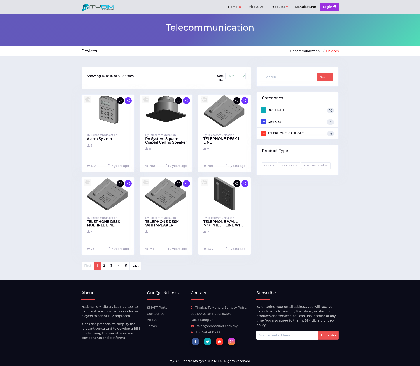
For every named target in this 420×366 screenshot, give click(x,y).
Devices (332, 51)
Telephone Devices (316, 165)
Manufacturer (305, 7)
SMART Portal (157, 308)
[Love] (120, 100)
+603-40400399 (208, 332)
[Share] (128, 100)
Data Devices (289, 165)
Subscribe (328, 335)
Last (135, 266)
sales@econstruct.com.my (217, 326)
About (152, 320)
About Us (256, 7)
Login (328, 7)
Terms (152, 326)
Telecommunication (304, 51)
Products (278, 7)
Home (233, 7)
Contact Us (155, 314)
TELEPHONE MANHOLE (300, 133)
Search (325, 77)
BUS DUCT (300, 110)
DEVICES (300, 122)
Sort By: (220, 78)
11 (150, 149)
